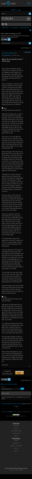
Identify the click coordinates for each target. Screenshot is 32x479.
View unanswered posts (3, 24)
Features (16, 425)
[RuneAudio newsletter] (22, 463)
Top (29, 366)
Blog (16, 451)
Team (16, 440)
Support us (16, 443)
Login (19, 9)
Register (13, 9)
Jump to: (3, 387)
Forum (7, 18)
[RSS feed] (16, 463)
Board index (5, 27)
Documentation (16, 431)
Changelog (16, 433)
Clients (16, 428)
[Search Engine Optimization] (16, 414)
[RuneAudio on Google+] (25, 457)
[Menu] (28, 18)
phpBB (10, 411)
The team (4, 403)
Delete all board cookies (14, 403)
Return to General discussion (9, 384)
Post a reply (4, 38)
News (16, 436)
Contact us (12, 470)
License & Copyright (16, 446)
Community (14, 27)
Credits (16, 448)
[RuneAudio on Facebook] (12, 457)
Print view (30, 30)
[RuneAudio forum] (9, 463)
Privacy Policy (19, 470)
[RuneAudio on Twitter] (19, 457)
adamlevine (7, 55)
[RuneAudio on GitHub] (6, 457)
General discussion (25, 27)
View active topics (6, 24)
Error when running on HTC (9, 53)
